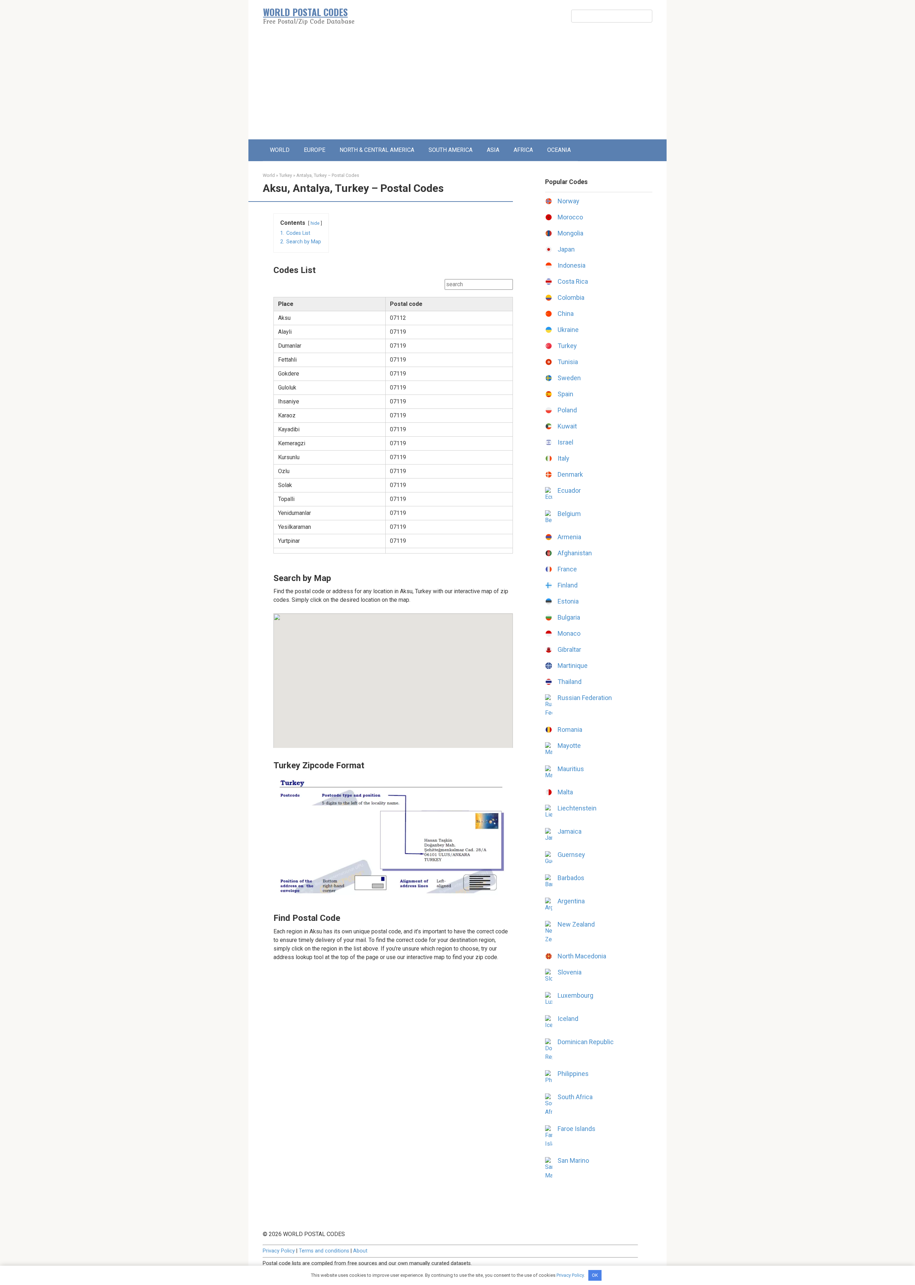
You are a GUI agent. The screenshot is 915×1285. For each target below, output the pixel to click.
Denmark (570, 474)
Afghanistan (575, 553)
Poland (567, 410)
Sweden (569, 378)
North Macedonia (582, 956)
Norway (568, 201)
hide (315, 223)
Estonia (568, 601)
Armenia (569, 537)
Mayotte (569, 745)
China (566, 313)
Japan (566, 249)
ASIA (493, 150)
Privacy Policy (279, 1251)
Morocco (570, 217)
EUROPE (314, 150)
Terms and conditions (324, 1251)
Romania (570, 729)
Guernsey (571, 854)
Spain (565, 394)
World (269, 175)
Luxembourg (575, 995)
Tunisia (568, 362)
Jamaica (570, 831)
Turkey (285, 175)
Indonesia (571, 265)
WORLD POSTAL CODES (305, 12)
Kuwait (567, 426)
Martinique (573, 665)
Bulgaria (569, 617)
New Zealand (576, 924)
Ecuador (569, 490)
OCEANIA (559, 150)
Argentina (571, 901)
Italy (563, 458)
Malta (565, 792)
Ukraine (568, 329)
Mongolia (570, 233)
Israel (565, 442)
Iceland (568, 1018)
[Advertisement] (457, 86)
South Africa (575, 1097)
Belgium (569, 513)
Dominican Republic (586, 1042)
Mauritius (571, 769)
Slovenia (570, 972)
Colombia (571, 297)
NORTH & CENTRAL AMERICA (377, 150)
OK (595, 1275)
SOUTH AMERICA (451, 150)
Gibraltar (569, 649)
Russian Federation (585, 697)
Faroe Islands (576, 1128)
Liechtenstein (577, 808)
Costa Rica (573, 281)
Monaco (569, 633)
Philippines (573, 1073)
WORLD (280, 150)
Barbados (571, 878)
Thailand (570, 681)
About (360, 1251)
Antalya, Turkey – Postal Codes (327, 175)
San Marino (573, 1160)
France (567, 569)
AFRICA (523, 150)
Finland (568, 585)
